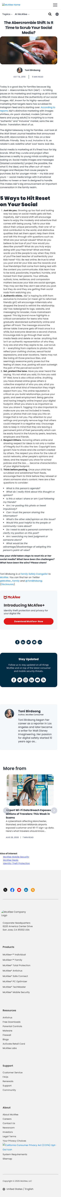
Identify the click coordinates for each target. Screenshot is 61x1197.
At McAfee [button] (21, 14)
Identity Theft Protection (16, 863)
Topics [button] (6, 14)
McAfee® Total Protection (16, 965)
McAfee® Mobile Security (16, 992)
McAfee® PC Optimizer (15, 981)
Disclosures (7, 584)
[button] (57, 14)
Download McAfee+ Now (28, 621)
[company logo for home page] (11, 4)
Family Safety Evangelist (34, 573)
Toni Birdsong (32, 70)
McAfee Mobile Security (16, 856)
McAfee (4, 577)
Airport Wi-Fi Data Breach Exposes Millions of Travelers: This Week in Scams (28, 813)
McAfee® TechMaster (14, 986)
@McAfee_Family (10, 580)
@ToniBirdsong (33, 580)
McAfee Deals (10, 860)
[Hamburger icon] (55, 5)
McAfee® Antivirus (12, 970)
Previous (6, 810)
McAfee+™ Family (12, 959)
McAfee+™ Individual (14, 954)
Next (54, 810)
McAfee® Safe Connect (15, 976)
